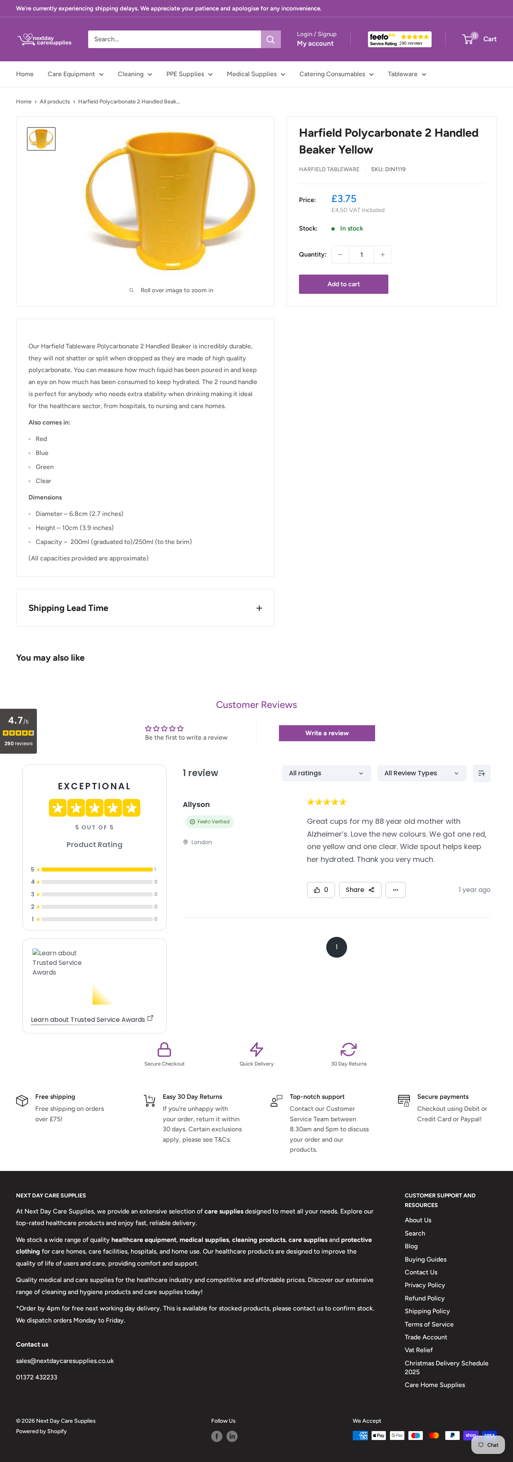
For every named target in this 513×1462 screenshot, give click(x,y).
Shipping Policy (427, 1311)
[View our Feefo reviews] (400, 39)
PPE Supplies (185, 74)
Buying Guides (425, 1259)
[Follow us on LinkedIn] (232, 1436)
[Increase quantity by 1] (382, 254)
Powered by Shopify (41, 1431)
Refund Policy (425, 1298)
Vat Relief (419, 1350)
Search (415, 1233)
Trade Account (426, 1337)
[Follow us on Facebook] (216, 1436)
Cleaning (130, 74)
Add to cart (343, 284)
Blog (411, 1246)
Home (25, 74)
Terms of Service (429, 1324)
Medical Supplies (252, 74)
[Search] (271, 39)
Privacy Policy (425, 1285)
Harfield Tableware (329, 169)
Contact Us (421, 1272)
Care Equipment (71, 74)
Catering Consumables (332, 74)
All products (55, 101)
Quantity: (313, 254)
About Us (418, 1220)
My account (315, 43)
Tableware (403, 74)
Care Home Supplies (435, 1385)
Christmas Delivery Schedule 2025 (447, 1367)
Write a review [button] (327, 733)
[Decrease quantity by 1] (340, 254)
